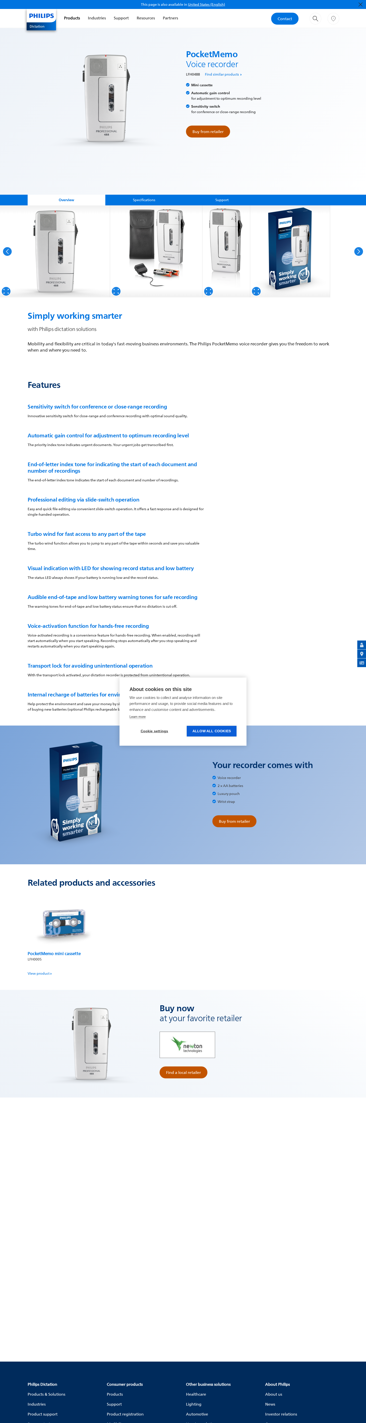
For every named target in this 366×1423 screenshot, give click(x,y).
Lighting (193, 1404)
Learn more (137, 717)
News (270, 1404)
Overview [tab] (66, 200)
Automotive (197, 1414)
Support (121, 17)
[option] (55, 251)
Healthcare (196, 1394)
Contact (285, 18)
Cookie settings (154, 731)
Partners (170, 17)
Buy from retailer (208, 131)
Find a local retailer (183, 1072)
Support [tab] (222, 200)
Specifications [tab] (144, 200)
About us (273, 1394)
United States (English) (206, 4)
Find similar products (222, 74)
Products (72, 17)
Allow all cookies (211, 731)
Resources (146, 17)
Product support (43, 1414)
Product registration (125, 1414)
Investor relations (281, 1414)
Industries (97, 17)
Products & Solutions (46, 1394)
